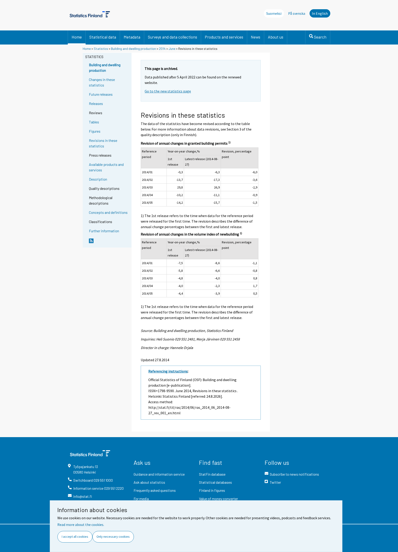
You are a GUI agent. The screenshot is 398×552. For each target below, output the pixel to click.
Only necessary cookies (113, 536)
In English (320, 13)
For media (141, 498)
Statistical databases (215, 482)
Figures (94, 131)
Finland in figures (212, 490)
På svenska (296, 13)
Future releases (101, 94)
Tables (94, 122)
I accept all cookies (75, 536)
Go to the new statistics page (168, 91)
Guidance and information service (159, 474)
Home (77, 36)
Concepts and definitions (108, 212)
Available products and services (106, 167)
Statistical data (102, 36)
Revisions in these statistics (103, 143)
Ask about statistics (149, 482)
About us (275, 36)
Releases (96, 103)
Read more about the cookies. (80, 524)
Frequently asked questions (155, 490)
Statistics (101, 49)
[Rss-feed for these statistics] (109, 243)
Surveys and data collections (172, 36)
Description (98, 179)
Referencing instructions (168, 371)
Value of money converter (218, 498)
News (255, 36)
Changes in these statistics (102, 82)
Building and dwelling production (133, 49)
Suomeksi (273, 13)
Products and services (224, 36)
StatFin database (212, 474)
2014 (162, 49)
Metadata (132, 36)
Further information (104, 231)
